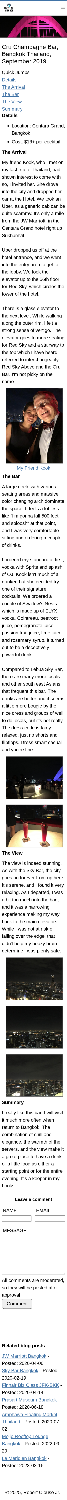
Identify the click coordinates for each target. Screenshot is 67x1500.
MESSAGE (14, 1230)
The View (12, 101)
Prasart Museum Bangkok (29, 1400)
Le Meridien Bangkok (24, 1458)
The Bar (10, 94)
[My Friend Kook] (33, 389)
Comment (17, 1303)
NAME (10, 1210)
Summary (12, 109)
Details (9, 80)
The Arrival (13, 87)
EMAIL (43, 1210)
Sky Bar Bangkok (20, 1370)
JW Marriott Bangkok (24, 1356)
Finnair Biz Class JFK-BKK (30, 1385)
